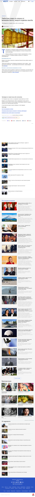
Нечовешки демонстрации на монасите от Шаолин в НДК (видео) (14, 110)
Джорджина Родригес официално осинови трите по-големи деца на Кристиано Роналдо (24, 235)
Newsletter (13, 120)
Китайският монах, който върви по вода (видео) (11, 112)
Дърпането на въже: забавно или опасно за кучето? (17, 429)
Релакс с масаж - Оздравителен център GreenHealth (24, 226)
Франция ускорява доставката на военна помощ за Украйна (24, 269)
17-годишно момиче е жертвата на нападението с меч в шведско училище (25, 369)
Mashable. (6, 65)
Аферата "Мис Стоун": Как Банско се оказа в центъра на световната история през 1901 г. (25, 246)
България (15, 1)
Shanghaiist (21, 115)
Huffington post (17, 115)
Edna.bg (24, 488)
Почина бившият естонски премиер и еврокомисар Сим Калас (25, 359)
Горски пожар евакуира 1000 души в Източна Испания (25, 349)
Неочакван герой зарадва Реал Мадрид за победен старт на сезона (19, 456)
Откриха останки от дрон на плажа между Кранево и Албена (25, 278)
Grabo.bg (16, 488)
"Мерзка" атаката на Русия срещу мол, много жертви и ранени (19, 180)
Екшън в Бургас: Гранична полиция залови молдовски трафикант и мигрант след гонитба (25, 321)
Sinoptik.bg (12, 488)
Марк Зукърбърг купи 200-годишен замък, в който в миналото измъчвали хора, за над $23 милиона (25, 310)
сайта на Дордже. (15, 72)
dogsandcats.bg (9, 170)
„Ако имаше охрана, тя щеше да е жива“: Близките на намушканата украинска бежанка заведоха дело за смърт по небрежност (25, 298)
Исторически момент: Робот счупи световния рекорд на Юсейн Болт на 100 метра (20, 148)
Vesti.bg (5, 1)
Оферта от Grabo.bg (20, 227)
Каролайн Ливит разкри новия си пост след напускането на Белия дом (20, 158)
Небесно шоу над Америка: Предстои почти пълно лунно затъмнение (25, 330)
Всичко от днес (17, 378)
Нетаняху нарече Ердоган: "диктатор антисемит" (16, 185)
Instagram (29, 120)
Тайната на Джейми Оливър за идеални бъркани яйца (25, 404)
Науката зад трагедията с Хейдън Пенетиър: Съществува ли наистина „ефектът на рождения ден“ (25, 257)
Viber (9, 120)
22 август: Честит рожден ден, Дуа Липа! (25, 416)
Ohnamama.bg (7, 488)
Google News (19, 120)
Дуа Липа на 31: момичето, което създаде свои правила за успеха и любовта (19, 446)
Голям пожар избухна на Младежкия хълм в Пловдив (17, 472)
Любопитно (23, 1)
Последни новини (8, 200)
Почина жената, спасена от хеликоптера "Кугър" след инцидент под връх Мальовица (25, 288)
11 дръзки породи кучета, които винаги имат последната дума (19, 423)
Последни (11, 1)
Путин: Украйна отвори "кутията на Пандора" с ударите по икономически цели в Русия (18, 143)
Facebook (24, 120)
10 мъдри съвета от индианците (23, 391)
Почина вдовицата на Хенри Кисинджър (15, 191)
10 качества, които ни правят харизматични (7, 392)
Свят (19, 1)
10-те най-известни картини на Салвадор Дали (9, 417)
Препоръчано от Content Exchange (29, 420)
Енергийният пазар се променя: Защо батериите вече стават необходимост (18, 165)
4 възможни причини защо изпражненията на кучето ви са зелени (20, 169)
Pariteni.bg (20, 488)
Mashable (14, 115)
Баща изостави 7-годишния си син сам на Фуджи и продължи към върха (24, 215)
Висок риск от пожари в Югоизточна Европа (16, 434)
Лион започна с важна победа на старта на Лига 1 (16, 461)
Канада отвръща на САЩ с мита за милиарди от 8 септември (24, 204)
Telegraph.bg (28, 488)
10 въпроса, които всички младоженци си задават (9, 404)
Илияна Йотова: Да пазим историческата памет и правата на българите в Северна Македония (19, 154)
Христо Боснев (6, 26)
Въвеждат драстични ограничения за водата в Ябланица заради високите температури (25, 340)
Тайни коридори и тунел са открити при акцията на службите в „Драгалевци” (19, 467)
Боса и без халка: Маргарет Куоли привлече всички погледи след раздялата (19, 451)
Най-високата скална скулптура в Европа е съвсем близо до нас (19, 440)
